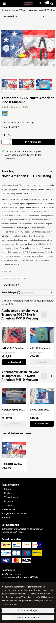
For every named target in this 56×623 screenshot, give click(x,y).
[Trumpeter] (4, 115)
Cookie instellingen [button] (27, 610)
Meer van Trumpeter (11, 300)
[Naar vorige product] (44, 16)
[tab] (28, 171)
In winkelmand (14, 362)
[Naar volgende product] (51, 16)
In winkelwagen (33, 142)
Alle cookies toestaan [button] (28, 617)
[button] (4, 3)
